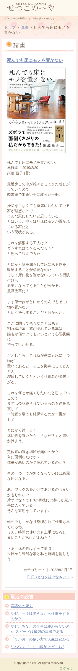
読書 (19, 45)
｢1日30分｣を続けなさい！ (48, 577)
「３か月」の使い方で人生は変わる (42, 639)
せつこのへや (39, 7)
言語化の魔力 (22, 606)
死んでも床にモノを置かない (35, 60)
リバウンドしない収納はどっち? (37, 647)
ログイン (66, 668)
